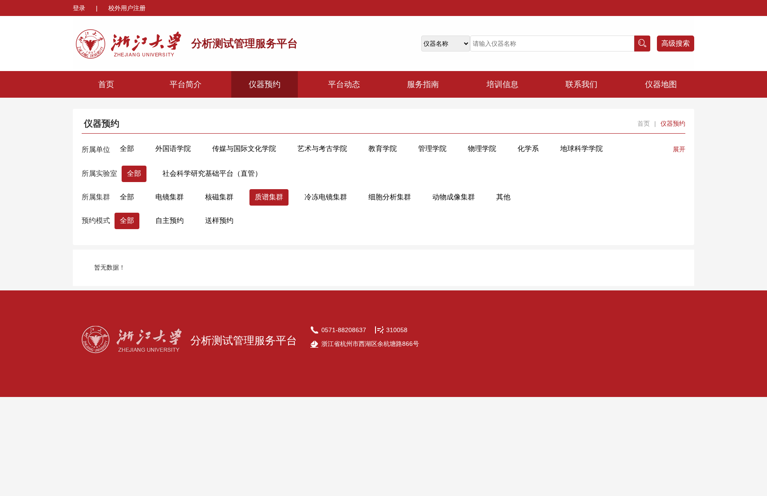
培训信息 (502, 84)
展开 (679, 149)
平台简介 (186, 84)
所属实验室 (99, 173)
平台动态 (344, 84)
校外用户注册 (127, 8)
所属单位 (96, 149)
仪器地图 (661, 84)
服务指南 (423, 84)
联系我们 (581, 84)
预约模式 (96, 220)
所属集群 (96, 197)
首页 (106, 84)
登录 (80, 8)
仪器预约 (265, 84)
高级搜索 (675, 43)
